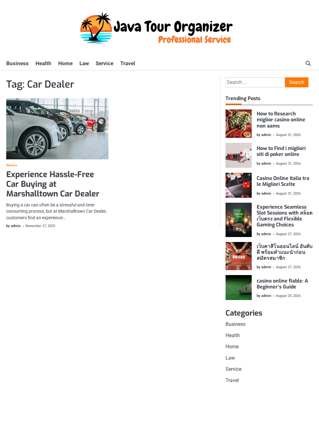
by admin (13, 226)
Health (43, 63)
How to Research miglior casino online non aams (281, 119)
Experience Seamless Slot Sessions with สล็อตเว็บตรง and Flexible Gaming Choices (284, 216)
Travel (127, 63)
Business (17, 63)
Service (104, 63)
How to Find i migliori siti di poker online (281, 151)
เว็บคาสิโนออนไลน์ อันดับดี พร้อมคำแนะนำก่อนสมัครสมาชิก (284, 252)
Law (84, 63)
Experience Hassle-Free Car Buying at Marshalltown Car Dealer (52, 184)
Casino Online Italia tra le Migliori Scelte (283, 181)
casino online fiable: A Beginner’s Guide (282, 284)
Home (65, 63)
